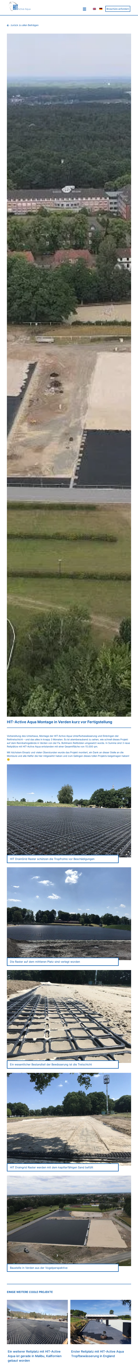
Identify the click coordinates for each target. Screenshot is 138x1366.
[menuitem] (94, 9)
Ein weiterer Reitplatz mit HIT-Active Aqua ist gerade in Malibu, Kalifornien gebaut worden (35, 1356)
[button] (84, 9)
